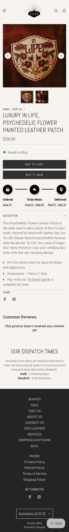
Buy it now (34, 175)
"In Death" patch (38, 279)
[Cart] (64, 10)
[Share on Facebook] (5, 300)
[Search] (56, 10)
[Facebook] (30, 497)
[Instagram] (39, 497)
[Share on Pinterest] (14, 300)
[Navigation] (4, 10)
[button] (8, 56)
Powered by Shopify (34, 527)
